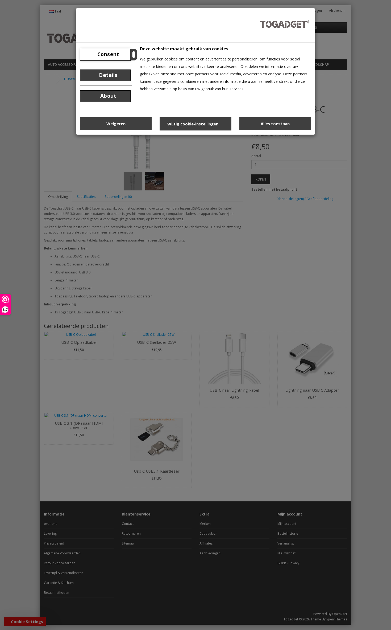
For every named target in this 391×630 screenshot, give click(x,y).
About (107, 95)
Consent (107, 54)
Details (108, 75)
